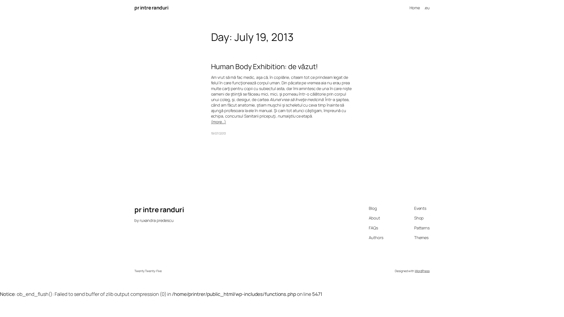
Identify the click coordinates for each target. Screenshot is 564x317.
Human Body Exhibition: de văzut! (264, 66)
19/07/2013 (218, 133)
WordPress (422, 271)
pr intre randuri (151, 7)
